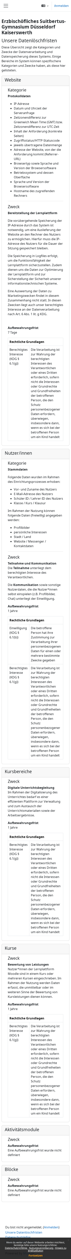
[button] (45, 5)
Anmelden (61, 6)
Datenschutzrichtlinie (16, 1248)
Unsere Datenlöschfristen (23, 1232)
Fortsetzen (36, 1255)
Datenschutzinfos (18, 1237)
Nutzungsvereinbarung (41, 1248)
